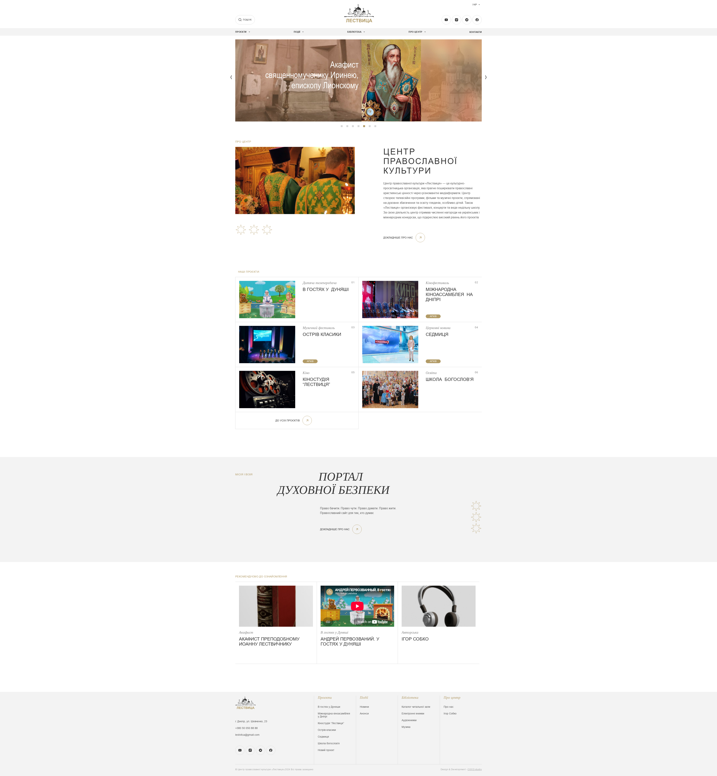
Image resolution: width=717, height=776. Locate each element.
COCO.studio (475, 769)
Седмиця (323, 736)
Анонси (364, 713)
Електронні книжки (413, 713)
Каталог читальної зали (416, 706)
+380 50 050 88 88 (246, 728)
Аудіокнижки (409, 720)
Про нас (449, 706)
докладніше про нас (398, 237)
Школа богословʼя (329, 743)
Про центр (452, 697)
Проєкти (325, 697)
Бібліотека (410, 697)
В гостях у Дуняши (329, 706)
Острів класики (327, 729)
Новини (364, 706)
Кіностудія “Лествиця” (331, 723)
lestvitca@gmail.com (247, 734)
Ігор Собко (450, 713)
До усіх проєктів (287, 420)
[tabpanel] (358, 80)
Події (364, 697)
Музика (406, 726)
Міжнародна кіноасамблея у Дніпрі (334, 715)
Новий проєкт (326, 750)
